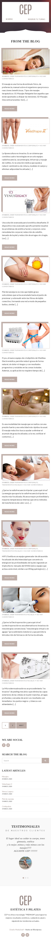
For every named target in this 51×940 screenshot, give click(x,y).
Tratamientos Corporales (26, 76)
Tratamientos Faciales (12, 485)
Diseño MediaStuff (17, 930)
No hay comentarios (33, 485)
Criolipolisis (6, 806)
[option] (25, 853)
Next (21, 725)
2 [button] (25, 878)
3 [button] (28, 878)
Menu (10, 19)
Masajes (5, 776)
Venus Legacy (7, 791)
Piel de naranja (8, 799)
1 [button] (23, 878)
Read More (10, 109)
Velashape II (7, 784)
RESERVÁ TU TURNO (36, 19)
